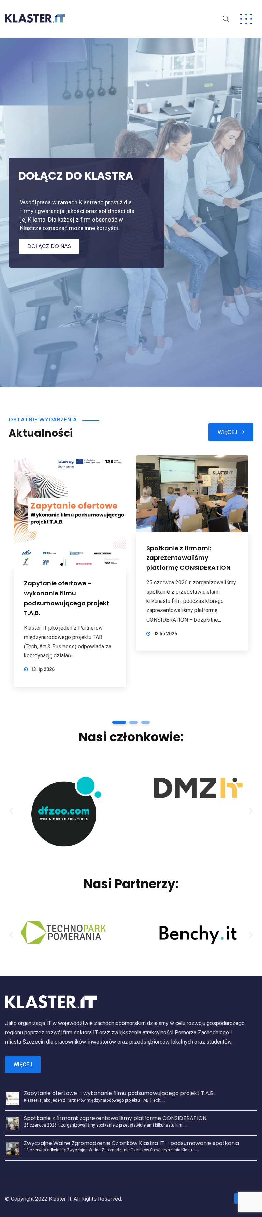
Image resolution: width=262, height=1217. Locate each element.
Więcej (22, 1064)
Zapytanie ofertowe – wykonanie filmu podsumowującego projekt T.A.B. (119, 1093)
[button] (11, 810)
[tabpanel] (70, 571)
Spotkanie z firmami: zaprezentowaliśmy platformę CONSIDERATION (188, 558)
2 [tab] (133, 722)
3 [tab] (145, 722)
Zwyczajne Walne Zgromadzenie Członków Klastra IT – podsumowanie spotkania (131, 1143)
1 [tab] (119, 722)
